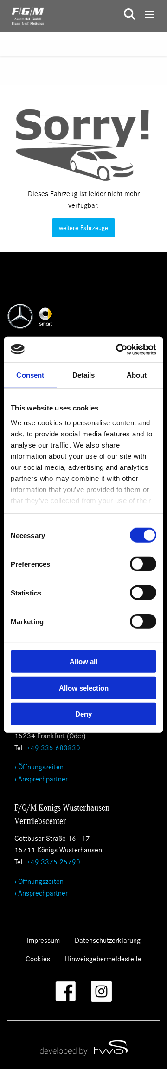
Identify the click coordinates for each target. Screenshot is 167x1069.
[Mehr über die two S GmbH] (83, 1047)
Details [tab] (83, 375)
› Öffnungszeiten (39, 766)
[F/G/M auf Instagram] (101, 991)
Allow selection (84, 687)
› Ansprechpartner (41, 778)
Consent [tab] (30, 375)
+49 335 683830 (53, 747)
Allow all (83, 662)
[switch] (143, 564)
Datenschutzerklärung (108, 940)
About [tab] (137, 375)
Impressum (43, 940)
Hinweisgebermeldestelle (103, 958)
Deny (83, 714)
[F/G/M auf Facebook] (65, 991)
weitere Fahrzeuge (83, 227)
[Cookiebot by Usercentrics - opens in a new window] (117, 349)
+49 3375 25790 (53, 861)
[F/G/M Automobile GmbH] (22, 14)
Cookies (38, 958)
